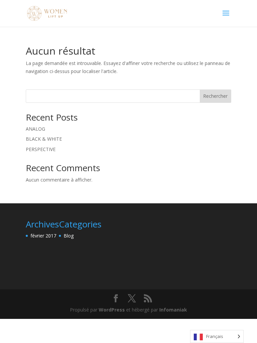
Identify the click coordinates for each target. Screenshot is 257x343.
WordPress (112, 309)
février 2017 (43, 235)
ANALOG (35, 129)
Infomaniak (173, 309)
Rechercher (215, 96)
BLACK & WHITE (44, 139)
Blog (69, 235)
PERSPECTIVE (41, 149)
